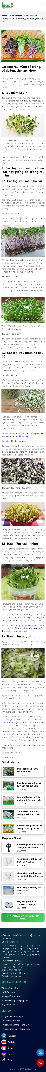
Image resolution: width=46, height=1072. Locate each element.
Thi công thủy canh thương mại (15, 1029)
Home (4, 15)
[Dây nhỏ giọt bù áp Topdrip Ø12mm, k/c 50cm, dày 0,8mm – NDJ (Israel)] (8, 904)
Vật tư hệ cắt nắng (9, 988)
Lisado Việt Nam (8, 716)
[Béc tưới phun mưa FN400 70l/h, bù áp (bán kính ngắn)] (8, 847)
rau (19, 695)
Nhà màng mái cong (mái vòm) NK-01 (29, 889)
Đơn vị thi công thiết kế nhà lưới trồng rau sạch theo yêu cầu (28, 799)
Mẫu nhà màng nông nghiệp (14, 1000)
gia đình (29, 711)
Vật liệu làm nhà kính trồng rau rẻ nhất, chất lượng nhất (28, 813)
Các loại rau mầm (9, 78)
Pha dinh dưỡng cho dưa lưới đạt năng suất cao (29, 784)
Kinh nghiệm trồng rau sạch (23, 15)
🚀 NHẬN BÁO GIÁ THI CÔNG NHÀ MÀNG (23, 917)
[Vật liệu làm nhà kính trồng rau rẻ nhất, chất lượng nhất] (8, 814)
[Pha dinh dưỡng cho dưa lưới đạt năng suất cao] (8, 785)
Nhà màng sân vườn (10, 1020)
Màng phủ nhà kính (10, 996)
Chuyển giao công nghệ (12, 1016)
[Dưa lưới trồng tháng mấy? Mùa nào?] (8, 771)
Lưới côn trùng (8, 992)
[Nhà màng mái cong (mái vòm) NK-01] (8, 890)
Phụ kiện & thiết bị (9, 1004)
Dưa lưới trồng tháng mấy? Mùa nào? (28, 770)
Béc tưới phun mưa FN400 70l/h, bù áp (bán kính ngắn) (30, 846)
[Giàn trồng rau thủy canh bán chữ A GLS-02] (8, 861)
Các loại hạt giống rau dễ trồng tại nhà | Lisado (29, 827)
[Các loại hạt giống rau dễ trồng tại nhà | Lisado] (8, 828)
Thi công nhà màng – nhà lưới (15, 1024)
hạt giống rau (18, 703)
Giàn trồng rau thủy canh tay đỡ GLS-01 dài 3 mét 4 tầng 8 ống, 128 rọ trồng (29, 874)
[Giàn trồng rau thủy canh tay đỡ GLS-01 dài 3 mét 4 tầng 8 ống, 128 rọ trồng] (8, 876)
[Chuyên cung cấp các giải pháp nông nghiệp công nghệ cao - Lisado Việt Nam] (8, 8)
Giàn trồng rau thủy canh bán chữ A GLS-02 (29, 860)
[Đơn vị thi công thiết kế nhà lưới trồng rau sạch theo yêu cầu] (8, 800)
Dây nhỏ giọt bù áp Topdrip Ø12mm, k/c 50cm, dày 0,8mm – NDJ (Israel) (28, 903)
